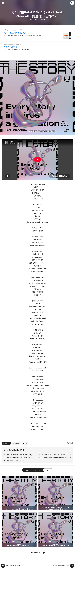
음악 (5, 450)
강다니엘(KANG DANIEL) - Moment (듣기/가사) (52, 457)
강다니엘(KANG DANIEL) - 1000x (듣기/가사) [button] (19, 529)
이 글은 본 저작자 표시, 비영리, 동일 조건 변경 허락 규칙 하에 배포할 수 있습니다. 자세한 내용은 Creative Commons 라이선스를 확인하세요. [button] (70, 443)
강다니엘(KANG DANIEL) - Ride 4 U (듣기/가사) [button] (19, 493)
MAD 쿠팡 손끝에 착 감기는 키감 (15, 33)
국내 (10, 450)
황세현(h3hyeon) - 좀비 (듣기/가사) (14, 460)
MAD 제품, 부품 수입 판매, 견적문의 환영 (16, 50)
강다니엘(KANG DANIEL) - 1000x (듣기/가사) (17, 457)
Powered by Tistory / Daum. (13, 565)
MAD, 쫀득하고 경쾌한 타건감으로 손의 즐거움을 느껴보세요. (23, 35)
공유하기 (37, 470)
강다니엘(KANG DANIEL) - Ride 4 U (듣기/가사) (18, 455)
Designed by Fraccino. (63, 565)
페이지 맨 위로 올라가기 (72, 565)
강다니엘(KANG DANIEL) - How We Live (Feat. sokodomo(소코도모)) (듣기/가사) (54, 455)
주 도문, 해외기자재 (10, 47)
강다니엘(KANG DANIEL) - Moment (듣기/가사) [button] (55, 529)
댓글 (27, 470)
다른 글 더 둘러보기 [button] (36, 553)
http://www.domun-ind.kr (11, 44)
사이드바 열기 (2, 3)
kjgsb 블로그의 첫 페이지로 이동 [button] (37, 3)
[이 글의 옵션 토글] (9, 443)
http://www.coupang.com (11, 30)
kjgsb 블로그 (2, 565)
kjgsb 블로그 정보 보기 (72, 3)
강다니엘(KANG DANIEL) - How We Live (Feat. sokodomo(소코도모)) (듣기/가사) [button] (55, 493)
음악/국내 (43, 19)
